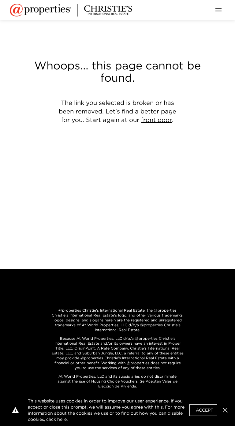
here (62, 419)
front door (156, 120)
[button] (225, 410)
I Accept (203, 410)
